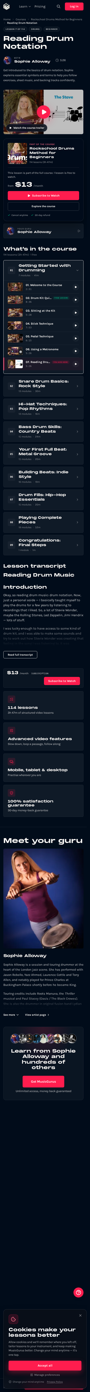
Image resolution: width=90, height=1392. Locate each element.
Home (7, 19)
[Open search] (58, 6)
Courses (21, 19)
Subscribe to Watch (46, 195)
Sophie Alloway (32, 62)
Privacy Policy (55, 1381)
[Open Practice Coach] (78, 1292)
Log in (74, 6)
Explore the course (43, 206)
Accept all (45, 1365)
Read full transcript (20, 654)
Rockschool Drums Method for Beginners (56, 19)
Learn (23, 6)
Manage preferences (47, 1374)
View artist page (35, 1014)
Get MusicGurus (43, 1081)
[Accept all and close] (80, 1315)
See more (9, 1014)
